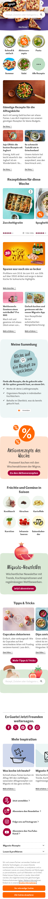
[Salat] (24, 66)
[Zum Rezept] (18, 212)
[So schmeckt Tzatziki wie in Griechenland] (35, 150)
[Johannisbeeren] (24, 526)
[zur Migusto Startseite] (10, 3)
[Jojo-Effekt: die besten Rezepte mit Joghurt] (13, 150)
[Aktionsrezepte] (24, 45)
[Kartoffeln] (38, 504)
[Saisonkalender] (38, 526)
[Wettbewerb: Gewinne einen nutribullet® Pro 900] (13, 312)
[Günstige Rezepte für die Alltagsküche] (24, 104)
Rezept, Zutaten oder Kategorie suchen (24, 14)
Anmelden (26, 410)
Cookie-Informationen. (27, 882)
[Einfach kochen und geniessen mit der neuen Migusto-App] (35, 312)
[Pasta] (38, 45)
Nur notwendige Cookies (24, 888)
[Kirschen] (24, 504)
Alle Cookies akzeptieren (24, 895)
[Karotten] (9, 526)
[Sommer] (9, 66)
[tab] (24, 845)
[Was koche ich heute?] (18, 767)
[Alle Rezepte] (38, 66)
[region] (24, 877)
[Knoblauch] (9, 504)
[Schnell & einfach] (9, 45)
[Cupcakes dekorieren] (18, 631)
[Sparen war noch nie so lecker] (24, 266)
